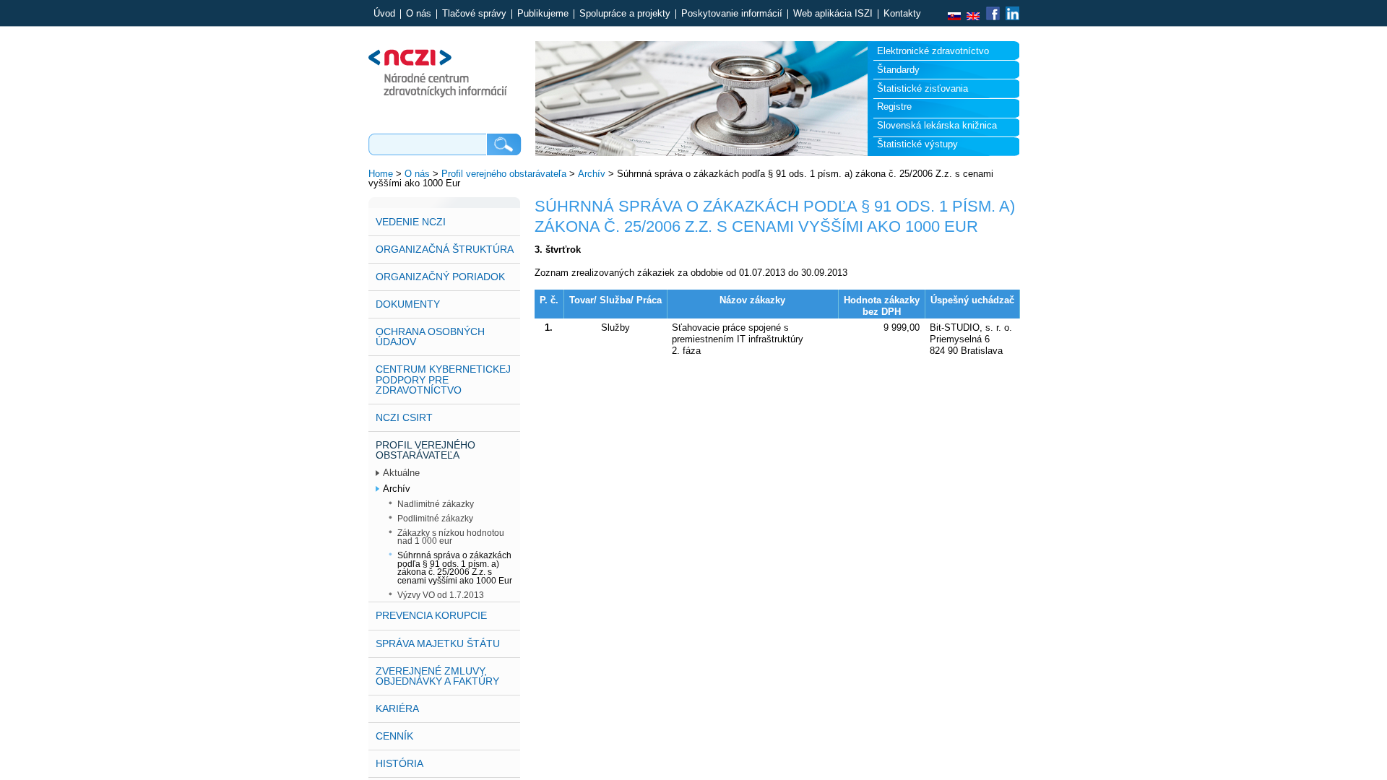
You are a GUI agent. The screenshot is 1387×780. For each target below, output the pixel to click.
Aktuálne (401, 473)
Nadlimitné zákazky (435, 503)
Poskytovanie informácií (731, 14)
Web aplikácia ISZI (833, 14)
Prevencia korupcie (431, 615)
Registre (894, 106)
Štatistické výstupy (917, 144)
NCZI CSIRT (404, 417)
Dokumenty (408, 304)
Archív (591, 173)
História (399, 763)
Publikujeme (543, 14)
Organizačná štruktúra (445, 249)
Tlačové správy (474, 14)
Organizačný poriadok (440, 276)
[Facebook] (992, 17)
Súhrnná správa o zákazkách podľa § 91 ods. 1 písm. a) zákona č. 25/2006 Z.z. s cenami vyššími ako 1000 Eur (454, 567)
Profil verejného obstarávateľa (503, 173)
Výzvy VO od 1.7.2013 (440, 594)
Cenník (394, 736)
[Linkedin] (1011, 17)
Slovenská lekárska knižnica (937, 125)
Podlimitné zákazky (435, 518)
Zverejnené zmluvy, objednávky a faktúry (437, 676)
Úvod (384, 14)
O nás (418, 14)
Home (380, 173)
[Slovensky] (954, 17)
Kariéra (397, 708)
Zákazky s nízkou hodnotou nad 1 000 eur (450, 537)
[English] (973, 17)
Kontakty (902, 14)
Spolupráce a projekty (624, 14)
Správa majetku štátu (438, 643)
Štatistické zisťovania (922, 88)
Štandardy (898, 69)
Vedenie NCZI (411, 222)
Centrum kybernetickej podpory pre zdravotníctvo (443, 379)
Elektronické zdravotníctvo (933, 51)
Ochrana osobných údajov (430, 336)
